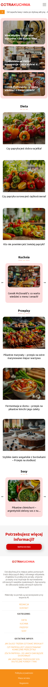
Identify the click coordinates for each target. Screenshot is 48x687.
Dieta (24, 106)
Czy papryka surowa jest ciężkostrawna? (24, 196)
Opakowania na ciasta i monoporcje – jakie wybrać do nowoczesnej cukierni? (22, 63)
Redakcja (24, 604)
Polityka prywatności (24, 673)
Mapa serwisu (24, 678)
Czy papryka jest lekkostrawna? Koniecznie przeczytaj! (24, 648)
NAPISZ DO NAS (24, 547)
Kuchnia (24, 257)
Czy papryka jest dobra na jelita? (24, 148)
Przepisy (24, 310)
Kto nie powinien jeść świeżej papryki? (24, 244)
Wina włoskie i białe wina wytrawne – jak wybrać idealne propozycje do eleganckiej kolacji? (22, 37)
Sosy (24, 471)
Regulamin (24, 683)
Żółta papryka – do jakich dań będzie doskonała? (24, 654)
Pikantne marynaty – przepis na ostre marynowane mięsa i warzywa (24, 356)
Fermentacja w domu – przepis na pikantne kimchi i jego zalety (24, 408)
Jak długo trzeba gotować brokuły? (24, 643)
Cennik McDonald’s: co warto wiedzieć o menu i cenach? (21, 88)
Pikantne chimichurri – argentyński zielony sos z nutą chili (24, 509)
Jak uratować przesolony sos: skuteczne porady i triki (24, 660)
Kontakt (24, 608)
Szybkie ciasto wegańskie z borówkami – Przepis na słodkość (24, 459)
